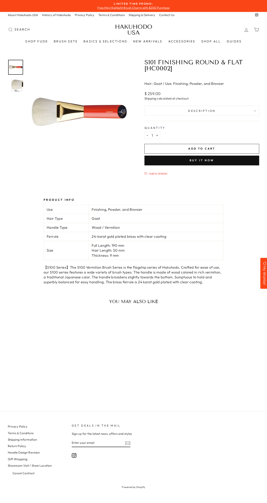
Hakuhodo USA (133, 29)
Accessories (181, 41)
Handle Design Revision (24, 452)
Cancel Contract (24, 473)
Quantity (154, 128)
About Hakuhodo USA (23, 15)
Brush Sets (66, 41)
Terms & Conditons (21, 433)
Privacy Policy (84, 15)
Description (202, 111)
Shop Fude (36, 41)
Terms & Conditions (111, 15)
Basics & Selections (105, 41)
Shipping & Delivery (142, 15)
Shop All (211, 41)
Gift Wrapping (18, 459)
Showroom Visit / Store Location (30, 465)
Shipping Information (22, 439)
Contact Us (167, 15)
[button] (155, 173)
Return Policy (17, 446)
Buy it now (202, 160)
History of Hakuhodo (56, 15)
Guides (234, 41)
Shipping (150, 98)
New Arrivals (147, 41)
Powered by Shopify (133, 487)
